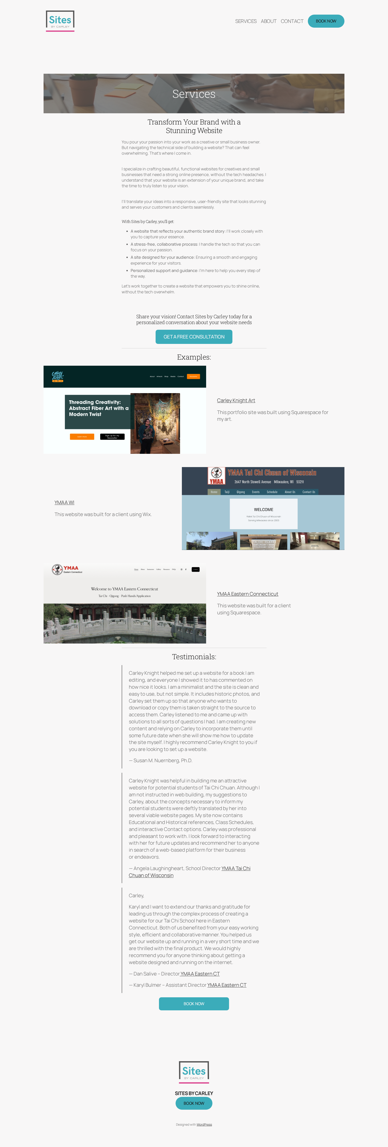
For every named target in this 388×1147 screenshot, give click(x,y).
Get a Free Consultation (194, 336)
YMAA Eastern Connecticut (247, 593)
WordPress (204, 1124)
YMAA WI (64, 502)
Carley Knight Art (236, 400)
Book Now (326, 21)
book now (194, 1103)
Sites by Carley (194, 1093)
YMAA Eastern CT (200, 973)
